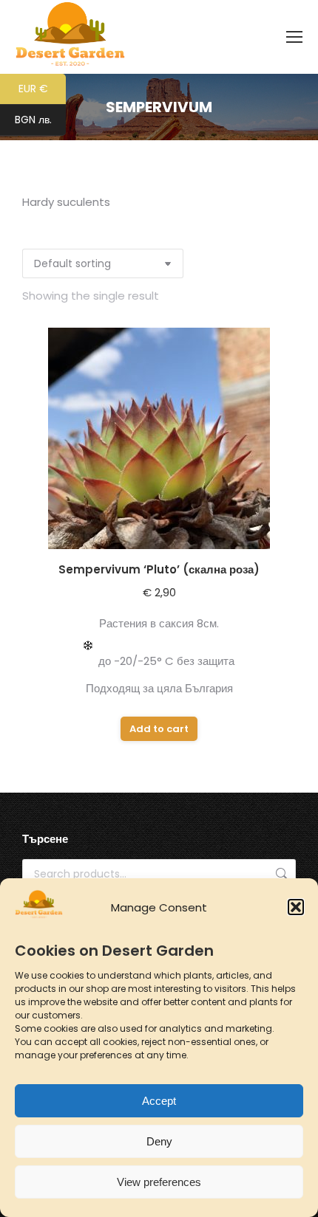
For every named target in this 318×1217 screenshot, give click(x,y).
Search (280, 874)
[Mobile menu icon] (294, 37)
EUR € (42, 89)
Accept (159, 1100)
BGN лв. (40, 120)
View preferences (159, 1182)
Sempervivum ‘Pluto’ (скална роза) (159, 569)
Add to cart (159, 729)
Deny (159, 1141)
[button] (295, 907)
